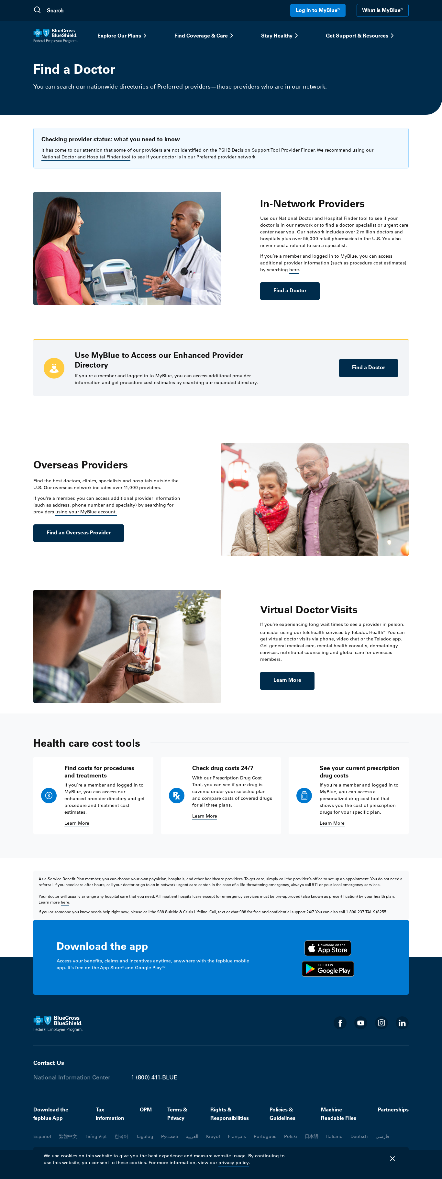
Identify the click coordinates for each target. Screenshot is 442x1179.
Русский (169, 1136)
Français (237, 1136)
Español (42, 1136)
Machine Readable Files (338, 1113)
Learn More (287, 680)
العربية (192, 1136)
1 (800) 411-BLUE (154, 1077)
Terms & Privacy (177, 1113)
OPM (146, 1109)
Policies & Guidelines (282, 1113)
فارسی (382, 1136)
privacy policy (233, 1162)
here (294, 270)
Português (265, 1136)
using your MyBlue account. (86, 512)
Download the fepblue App (50, 1113)
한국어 (121, 1136)
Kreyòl (213, 1136)
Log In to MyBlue (318, 10)
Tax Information (110, 1113)
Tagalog (144, 1136)
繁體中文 (68, 1136)
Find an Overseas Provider (79, 532)
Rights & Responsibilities (229, 1113)
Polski (290, 1136)
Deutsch (359, 1136)
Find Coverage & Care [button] (201, 35)
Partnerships (393, 1109)
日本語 (311, 1136)
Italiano (334, 1136)
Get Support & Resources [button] (357, 35)
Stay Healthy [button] (277, 35)
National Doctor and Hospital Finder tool (85, 157)
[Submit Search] (37, 10)
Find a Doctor (289, 290)
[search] (77, 10)
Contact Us (48, 1062)
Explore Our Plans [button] (119, 35)
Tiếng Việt (96, 1136)
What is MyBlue (382, 10)
